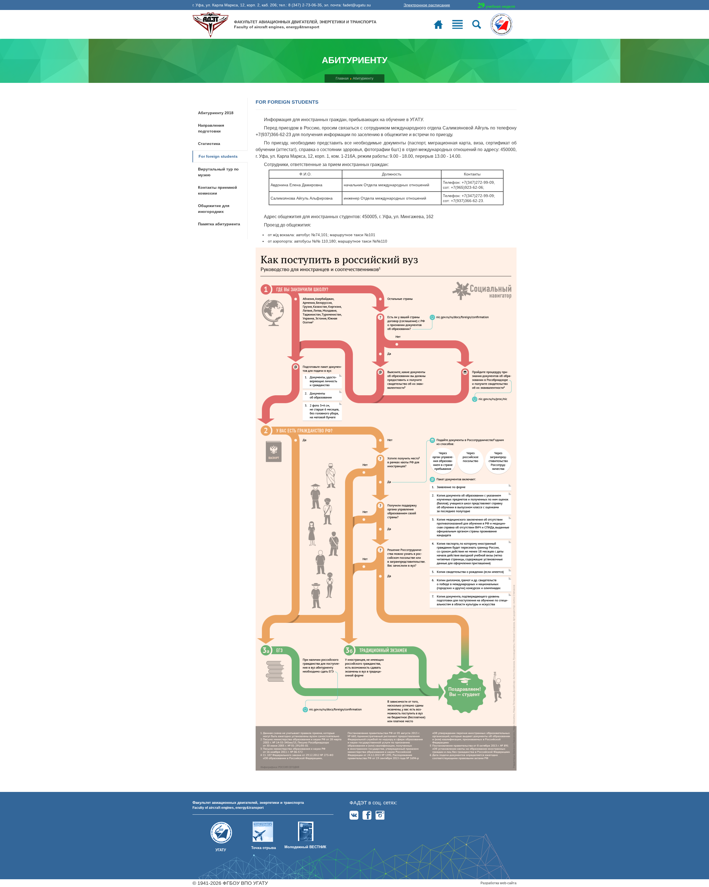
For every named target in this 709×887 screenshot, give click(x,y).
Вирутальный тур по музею (218, 172)
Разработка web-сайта (499, 883)
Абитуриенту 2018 (215, 113)
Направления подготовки (211, 128)
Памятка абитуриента (219, 224)
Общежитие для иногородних (213, 208)
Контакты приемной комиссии (217, 190)
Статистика (209, 143)
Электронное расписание (427, 5)
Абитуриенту (363, 78)
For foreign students (218, 156)
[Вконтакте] (354, 815)
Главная (342, 78)
